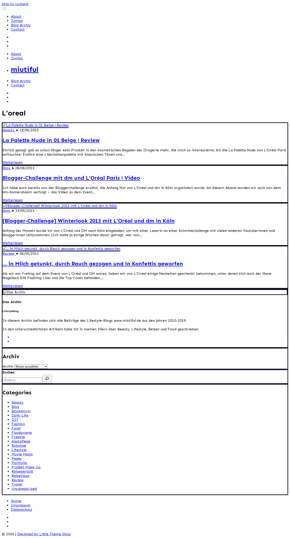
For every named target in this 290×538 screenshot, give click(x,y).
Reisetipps (20, 476)
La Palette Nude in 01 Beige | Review (51, 140)
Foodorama (22, 432)
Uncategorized (24, 488)
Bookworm (21, 411)
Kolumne (19, 445)
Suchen (8, 372)
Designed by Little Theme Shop (44, 534)
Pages (17, 458)
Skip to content (15, 4)
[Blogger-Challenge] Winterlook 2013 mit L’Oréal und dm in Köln (88, 220)
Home (16, 501)
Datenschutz (21, 509)
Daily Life (20, 415)
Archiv (7, 366)
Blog (6, 168)
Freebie (18, 437)
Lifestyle (19, 450)
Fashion (18, 424)
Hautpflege (21, 441)
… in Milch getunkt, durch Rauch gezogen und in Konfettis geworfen (92, 263)
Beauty (9, 130)
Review (9, 253)
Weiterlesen (12, 162)
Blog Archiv (21, 25)
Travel (17, 484)
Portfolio (19, 463)
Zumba (17, 21)
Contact (18, 29)
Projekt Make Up (26, 467)
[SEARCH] (47, 378)
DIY (15, 420)
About (16, 16)
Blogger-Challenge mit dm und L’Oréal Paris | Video (71, 177)
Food (16, 428)
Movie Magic (22, 454)
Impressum (21, 505)
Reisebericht (22, 471)
